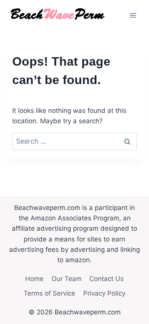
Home (34, 279)
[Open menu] (133, 15)
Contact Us (106, 279)
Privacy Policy (104, 293)
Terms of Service (49, 293)
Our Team (67, 279)
